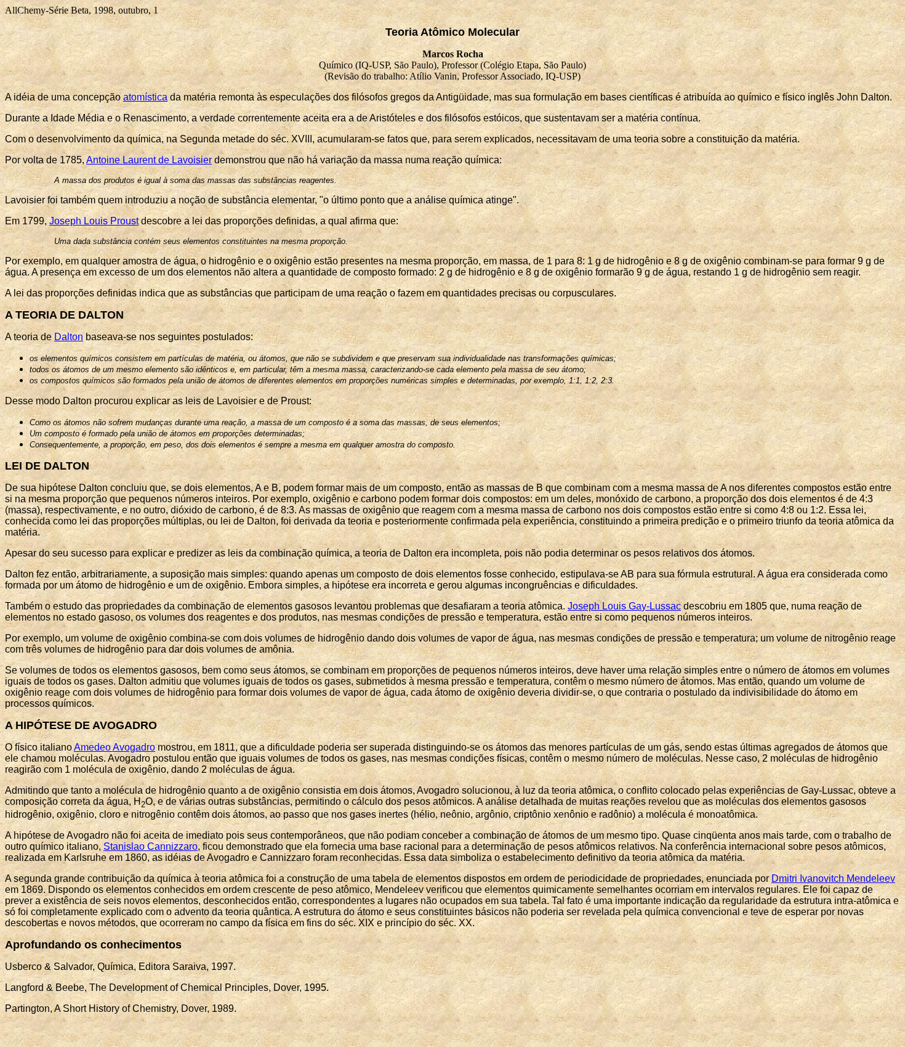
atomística (145, 97)
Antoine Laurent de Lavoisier (149, 160)
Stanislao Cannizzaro (150, 846)
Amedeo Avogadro (114, 747)
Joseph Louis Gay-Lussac (624, 606)
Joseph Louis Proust (94, 221)
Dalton (68, 337)
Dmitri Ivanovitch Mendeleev (833, 878)
